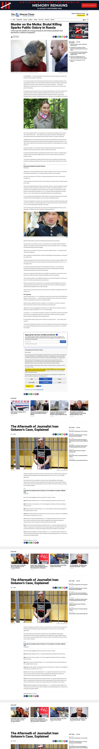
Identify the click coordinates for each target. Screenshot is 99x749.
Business (30, 19)
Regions (25, 19)
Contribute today (80, 15)
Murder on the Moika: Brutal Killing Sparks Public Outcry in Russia (36, 25)
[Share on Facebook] (54, 37)
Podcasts (47, 19)
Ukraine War (19, 19)
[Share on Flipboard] (64, 37)
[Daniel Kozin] (12, 37)
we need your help (29, 366)
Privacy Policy (35, 343)
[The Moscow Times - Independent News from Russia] (22, 14)
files (44, 518)
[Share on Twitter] (56, 37)
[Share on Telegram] (58, 37)
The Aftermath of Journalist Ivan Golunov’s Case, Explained (34, 428)
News (14, 19)
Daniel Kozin (17, 36)
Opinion (35, 19)
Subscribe (63, 341)
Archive (52, 19)
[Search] (87, 19)
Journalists (34, 540)
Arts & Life (41, 19)
